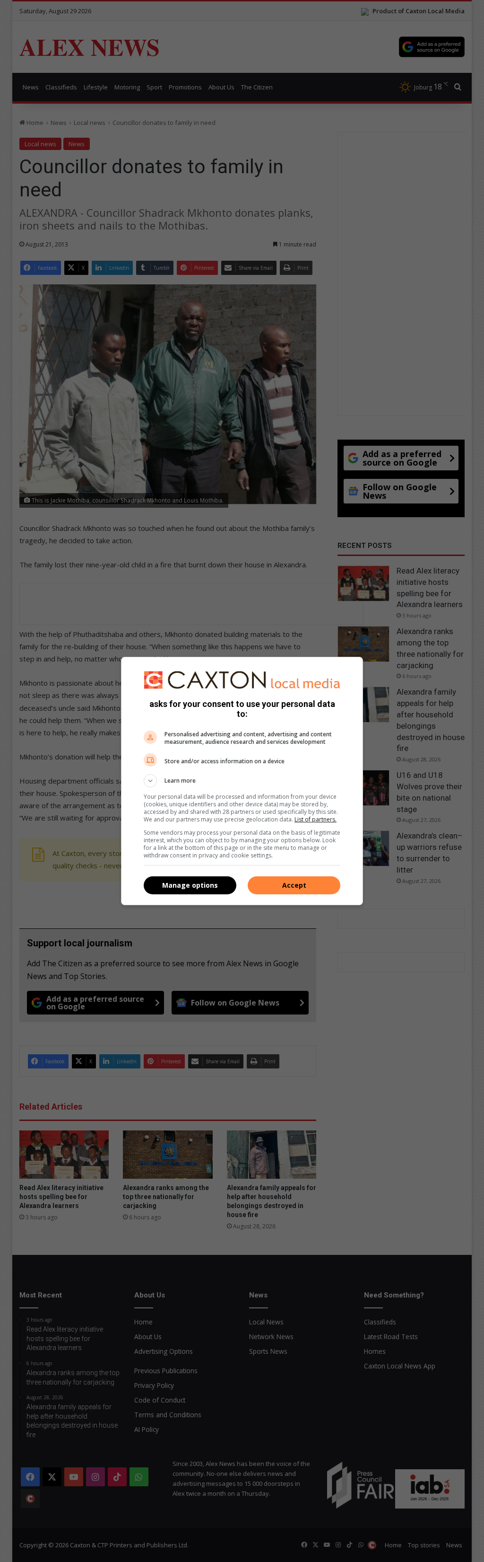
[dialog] (242, 781)
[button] (242, 780)
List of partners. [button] (315, 819)
